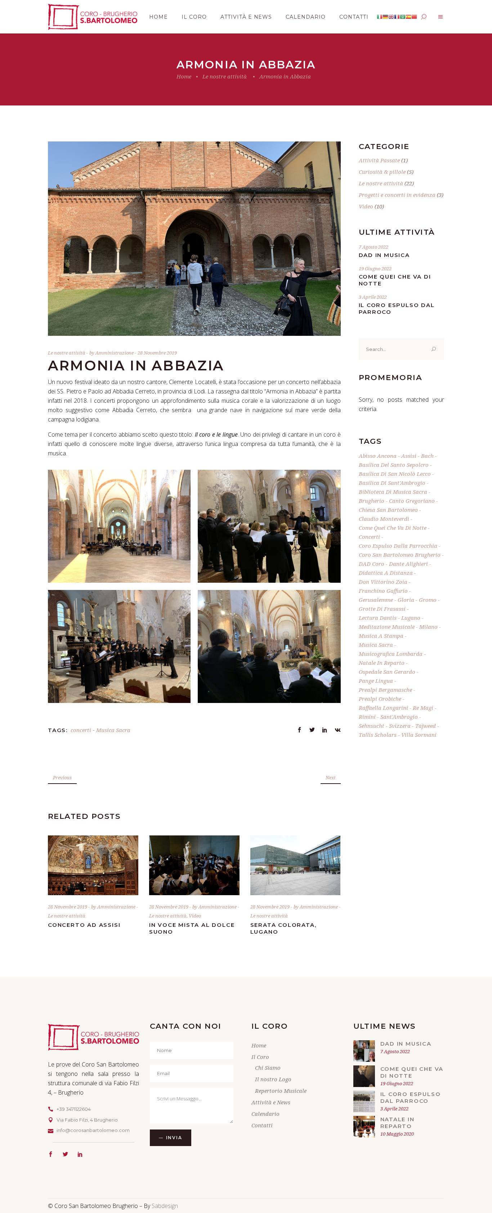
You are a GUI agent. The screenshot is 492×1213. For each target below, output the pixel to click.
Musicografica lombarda (390, 653)
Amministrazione (115, 353)
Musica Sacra (113, 730)
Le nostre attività (224, 76)
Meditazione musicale (387, 626)
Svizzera (400, 725)
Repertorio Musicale (281, 1090)
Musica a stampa (381, 635)
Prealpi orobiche (380, 698)
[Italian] (380, 17)
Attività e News (270, 1102)
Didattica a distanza (386, 572)
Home (183, 76)
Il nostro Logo (273, 1079)
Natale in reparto (381, 662)
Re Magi (423, 707)
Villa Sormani (419, 734)
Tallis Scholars (378, 734)
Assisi (408, 455)
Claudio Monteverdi (384, 518)
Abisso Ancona (378, 455)
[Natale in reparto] (364, 1126)
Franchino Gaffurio (383, 590)
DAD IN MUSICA (384, 255)
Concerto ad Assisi (84, 924)
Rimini (367, 716)
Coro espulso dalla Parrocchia (398, 545)
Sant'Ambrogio (399, 716)
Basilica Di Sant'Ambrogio (392, 482)
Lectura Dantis (378, 617)
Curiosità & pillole (382, 171)
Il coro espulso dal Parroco (410, 1097)
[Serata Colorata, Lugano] (295, 865)
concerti (81, 730)
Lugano (410, 617)
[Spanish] (408, 17)
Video (195, 915)
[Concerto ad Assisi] (93, 865)
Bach (427, 455)
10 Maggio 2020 (397, 1134)
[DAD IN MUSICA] (364, 1051)
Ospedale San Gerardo (387, 671)
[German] (385, 17)
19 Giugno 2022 (375, 268)
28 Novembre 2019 (157, 353)
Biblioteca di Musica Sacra (393, 491)
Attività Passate (379, 160)
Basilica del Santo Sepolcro (394, 464)
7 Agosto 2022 (373, 247)
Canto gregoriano (412, 500)
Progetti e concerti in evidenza (397, 194)
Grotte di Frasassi (382, 608)
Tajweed (425, 725)
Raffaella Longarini (383, 707)
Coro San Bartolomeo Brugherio (399, 554)
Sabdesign (165, 1206)
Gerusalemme (376, 599)
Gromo (428, 599)
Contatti (262, 1125)
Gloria (406, 599)
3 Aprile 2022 (373, 297)
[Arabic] (403, 17)
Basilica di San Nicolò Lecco (395, 473)
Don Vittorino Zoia (383, 581)
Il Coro (260, 1056)
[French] (397, 17)
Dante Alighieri (408, 563)
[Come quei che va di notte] (364, 1076)
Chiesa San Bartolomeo (388, 509)
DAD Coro (371, 563)
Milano (428, 626)
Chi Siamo (268, 1067)
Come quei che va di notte (392, 527)
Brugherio (371, 500)
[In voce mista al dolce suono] (194, 865)
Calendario (265, 1113)
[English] (391, 17)
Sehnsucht (371, 725)
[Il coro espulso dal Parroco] (364, 1101)
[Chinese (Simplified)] (414, 17)
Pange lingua (376, 680)
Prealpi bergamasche (385, 689)
